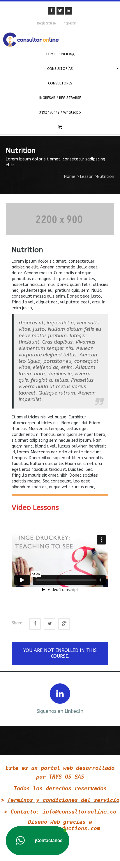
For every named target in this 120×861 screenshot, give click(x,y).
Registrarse (46, 23)
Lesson (86, 176)
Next (110, 698)
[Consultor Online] (60, 39)
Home (69, 176)
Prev (9, 698)
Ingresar (69, 23)
